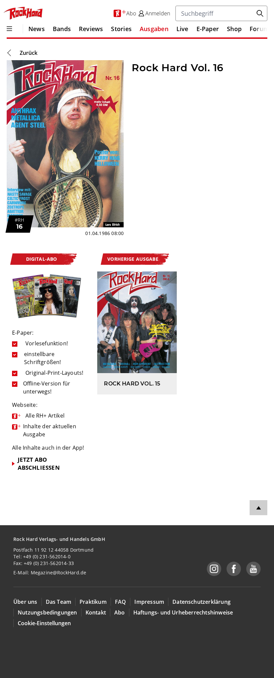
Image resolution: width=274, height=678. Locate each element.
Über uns (25, 601)
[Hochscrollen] (258, 507)
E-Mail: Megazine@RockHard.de (49, 572)
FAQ (120, 601)
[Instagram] (214, 569)
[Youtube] (253, 569)
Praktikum (93, 601)
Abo (119, 612)
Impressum (149, 601)
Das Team (59, 601)
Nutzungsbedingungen (47, 612)
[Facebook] (234, 569)
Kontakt (96, 612)
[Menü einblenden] (9, 29)
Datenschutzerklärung (201, 601)
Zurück (28, 52)
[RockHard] (23, 13)
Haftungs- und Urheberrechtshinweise (183, 612)
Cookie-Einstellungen (44, 623)
